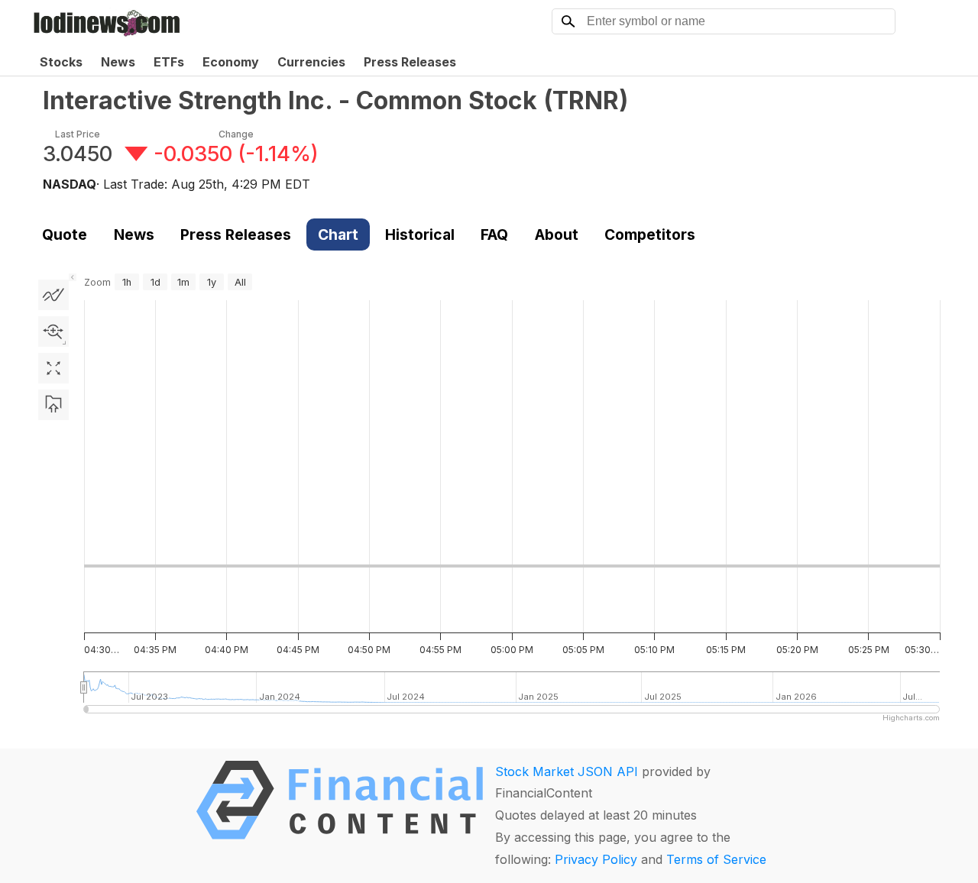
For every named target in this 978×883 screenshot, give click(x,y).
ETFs (169, 62)
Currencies (311, 62)
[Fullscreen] (53, 368)
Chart (338, 234)
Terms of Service (716, 859)
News (118, 62)
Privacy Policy (596, 859)
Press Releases (410, 62)
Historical (420, 234)
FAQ (494, 234)
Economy (230, 62)
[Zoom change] (53, 331)
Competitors (649, 234)
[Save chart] (53, 405)
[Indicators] (53, 295)
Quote (64, 234)
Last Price (77, 134)
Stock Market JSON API (566, 771)
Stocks (61, 62)
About (556, 234)
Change (236, 134)
